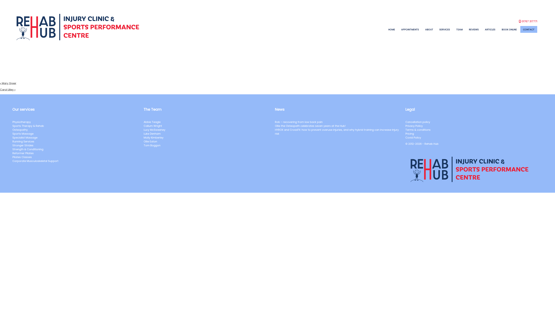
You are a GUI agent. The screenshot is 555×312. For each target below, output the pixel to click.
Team (459, 29)
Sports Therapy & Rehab (28, 126)
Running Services (23, 141)
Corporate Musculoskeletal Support (35, 161)
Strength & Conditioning (27, 149)
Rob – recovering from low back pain (299, 122)
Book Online (509, 29)
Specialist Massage (24, 137)
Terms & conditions (418, 130)
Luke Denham (152, 133)
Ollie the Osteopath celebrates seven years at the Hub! (310, 126)
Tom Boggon (152, 145)
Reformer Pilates (23, 153)
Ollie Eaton (150, 141)
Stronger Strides (22, 145)
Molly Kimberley (153, 137)
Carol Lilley (7, 89)
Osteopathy (20, 130)
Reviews (474, 29)
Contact (528, 29)
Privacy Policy (414, 126)
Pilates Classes (22, 157)
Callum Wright (153, 126)
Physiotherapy (21, 122)
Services (444, 29)
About (429, 29)
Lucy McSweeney (154, 130)
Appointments (410, 29)
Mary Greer (8, 83)
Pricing (409, 133)
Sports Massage (23, 133)
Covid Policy (413, 137)
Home (391, 29)
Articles (490, 29)
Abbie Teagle (152, 122)
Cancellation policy (417, 122)
